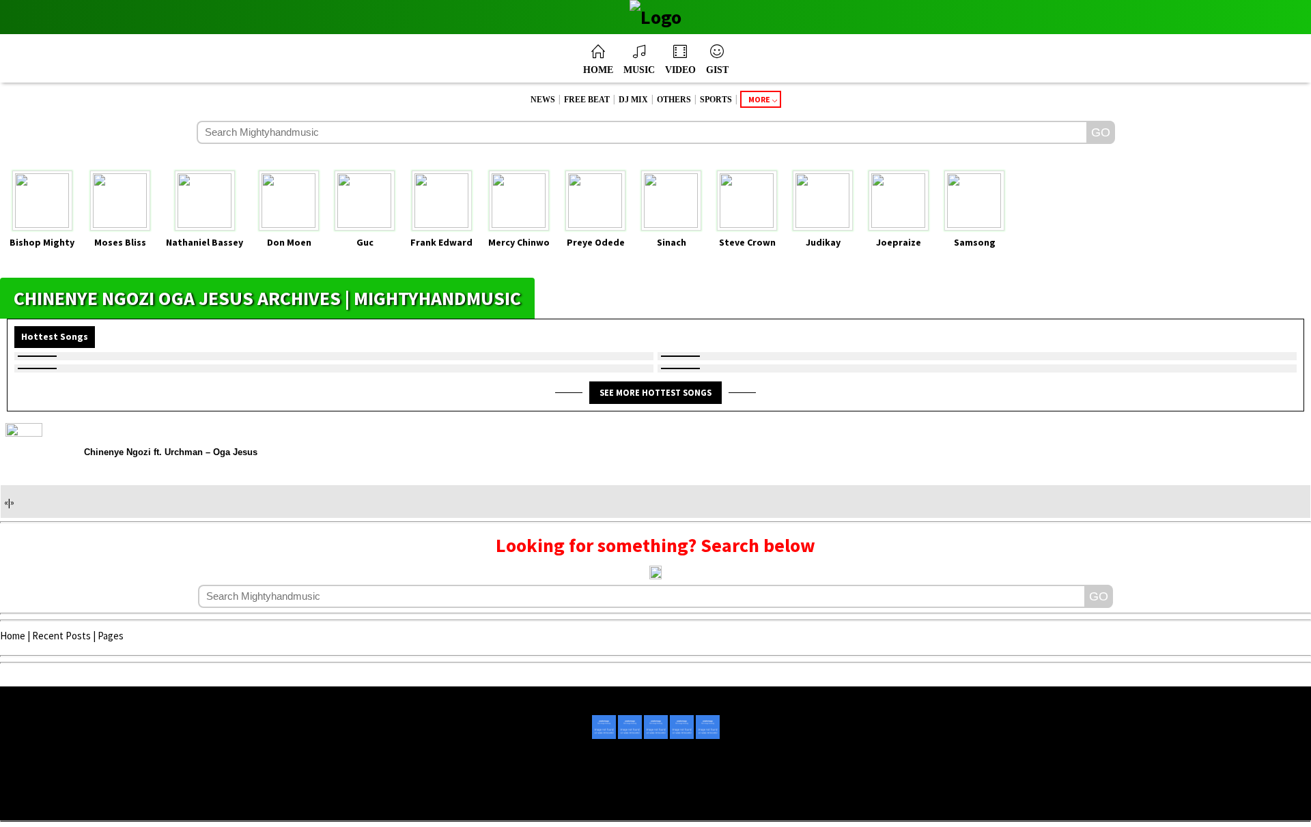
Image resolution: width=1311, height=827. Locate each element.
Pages (111, 635)
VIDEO (680, 70)
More (759, 99)
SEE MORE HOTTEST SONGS (655, 392)
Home (12, 635)
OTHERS (674, 99)
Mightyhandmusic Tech (706, 800)
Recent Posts (61, 635)
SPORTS (716, 99)
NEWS (543, 99)
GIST (717, 70)
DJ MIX (633, 99)
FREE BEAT (587, 99)
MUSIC (639, 70)
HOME (598, 70)
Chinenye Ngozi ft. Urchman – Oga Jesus (170, 452)
